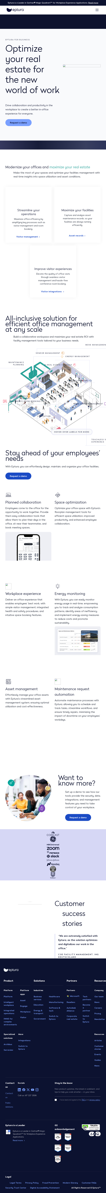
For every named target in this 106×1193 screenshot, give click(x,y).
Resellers (71, 1002)
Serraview (8, 1050)
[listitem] (19, 1089)
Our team (99, 996)
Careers (98, 1007)
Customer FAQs (89, 1182)
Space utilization (44, 415)
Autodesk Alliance (71, 1009)
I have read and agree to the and (79, 1099)
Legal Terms (15, 1182)
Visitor (23, 1017)
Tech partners (87, 998)
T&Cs (83, 1099)
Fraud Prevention (50, 1182)
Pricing (97, 1013)
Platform (8, 996)
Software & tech (54, 1009)
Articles (98, 1040)
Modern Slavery (70, 1182)
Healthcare (54, 996)
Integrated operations (9, 1012)
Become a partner (86, 1007)
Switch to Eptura (23, 1047)
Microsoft (74, 996)
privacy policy (94, 1099)
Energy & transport (38, 1012)
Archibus (8, 1044)
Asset (23, 1000)
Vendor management (48, 353)
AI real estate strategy (58, 365)
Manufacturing (56, 1002)
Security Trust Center (15, 1187)
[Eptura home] (15, 10)
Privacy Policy (32, 1182)
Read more (93, 2)
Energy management (78, 356)
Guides (97, 1060)
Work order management (88, 404)
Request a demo (18, 122)
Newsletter (99, 1019)
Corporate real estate (72, 1017)
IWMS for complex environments (10, 1021)
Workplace (25, 1011)
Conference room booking (25, 401)
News (96, 1002)
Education (38, 1004)
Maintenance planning (16, 363)
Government (40, 1018)
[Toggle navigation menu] (97, 10)
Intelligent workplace (9, 1003)
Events (97, 1054)
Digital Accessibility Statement (45, 1187)
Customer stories (99, 1047)
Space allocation (77, 380)
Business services (38, 998)
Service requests (25, 397)
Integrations (24, 1040)
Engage (23, 1006)
